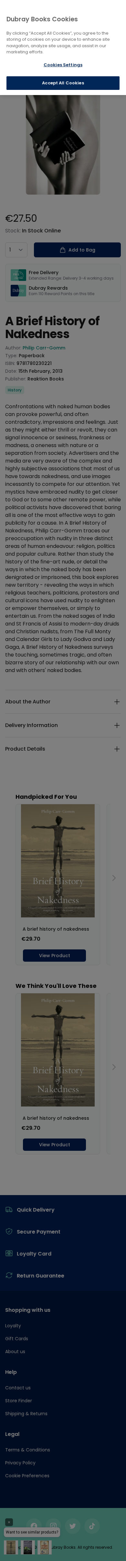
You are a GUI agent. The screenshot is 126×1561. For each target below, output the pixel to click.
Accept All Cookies (63, 83)
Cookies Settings (63, 65)
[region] (63, 47)
